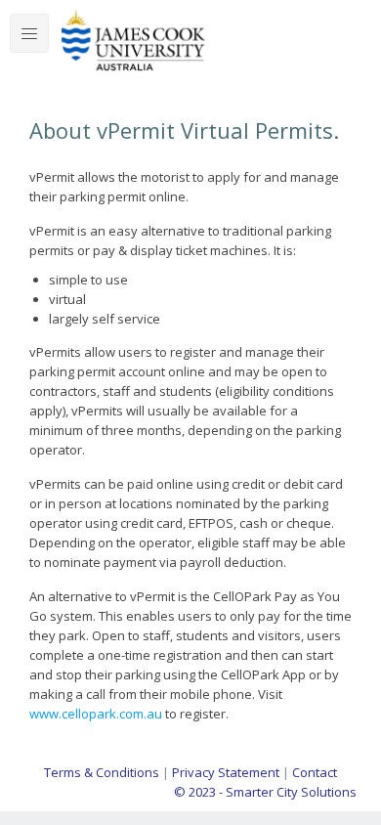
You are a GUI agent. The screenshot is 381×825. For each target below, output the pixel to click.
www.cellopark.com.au (95, 713)
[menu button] (29, 33)
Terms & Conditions (101, 772)
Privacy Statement (225, 772)
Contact (314, 772)
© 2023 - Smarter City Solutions (265, 792)
